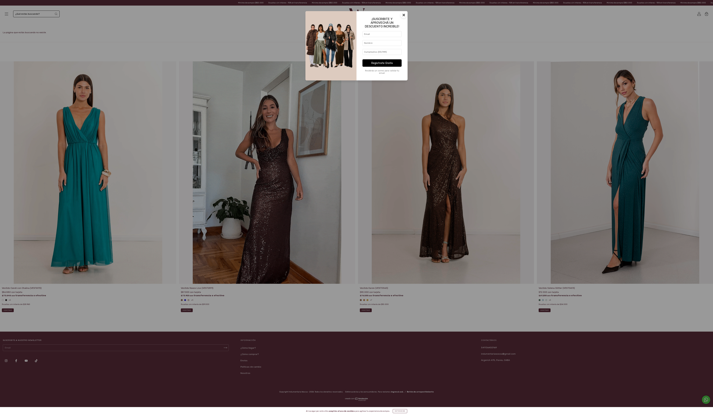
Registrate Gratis (382, 63)
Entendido (400, 411)
